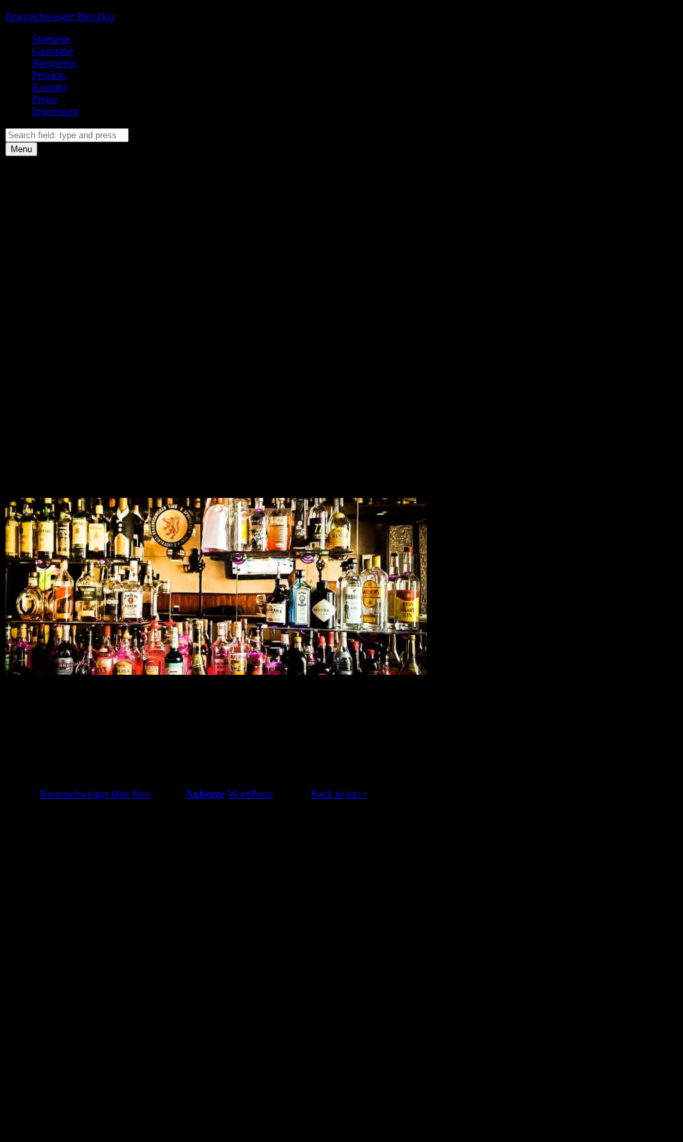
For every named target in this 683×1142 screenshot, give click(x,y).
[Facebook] (132, 263)
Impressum (55, 111)
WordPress (250, 794)
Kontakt (49, 87)
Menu (21, 149)
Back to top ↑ (339, 794)
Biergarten (54, 63)
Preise (44, 99)
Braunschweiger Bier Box (60, 16)
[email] (132, 469)
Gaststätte (52, 51)
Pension (48, 75)
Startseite (51, 39)
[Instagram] (132, 366)
